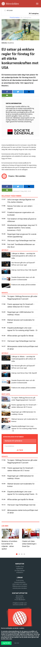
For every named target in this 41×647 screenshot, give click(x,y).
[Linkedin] (29, 91)
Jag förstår (6, 643)
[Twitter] (18, 91)
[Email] (7, 95)
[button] (16, 554)
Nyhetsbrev (19, 568)
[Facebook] (7, 91)
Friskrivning (19, 580)
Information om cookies (19, 584)
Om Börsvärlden (20, 570)
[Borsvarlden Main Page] (10, 3)
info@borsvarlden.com (20, 603)
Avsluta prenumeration (20, 588)
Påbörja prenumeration (19, 586)
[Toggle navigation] (37, 3)
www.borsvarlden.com (20, 604)
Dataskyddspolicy (19, 582)
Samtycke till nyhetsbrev (13, 441)
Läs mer (16, 643)
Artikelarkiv (19, 572)
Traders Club (20, 566)
